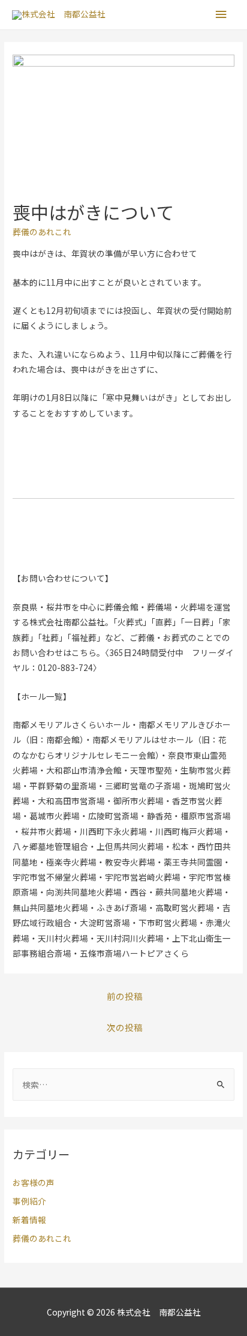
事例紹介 (29, 1201)
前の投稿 (125, 996)
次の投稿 (125, 1027)
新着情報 (29, 1220)
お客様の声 (34, 1182)
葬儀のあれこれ (42, 232)
